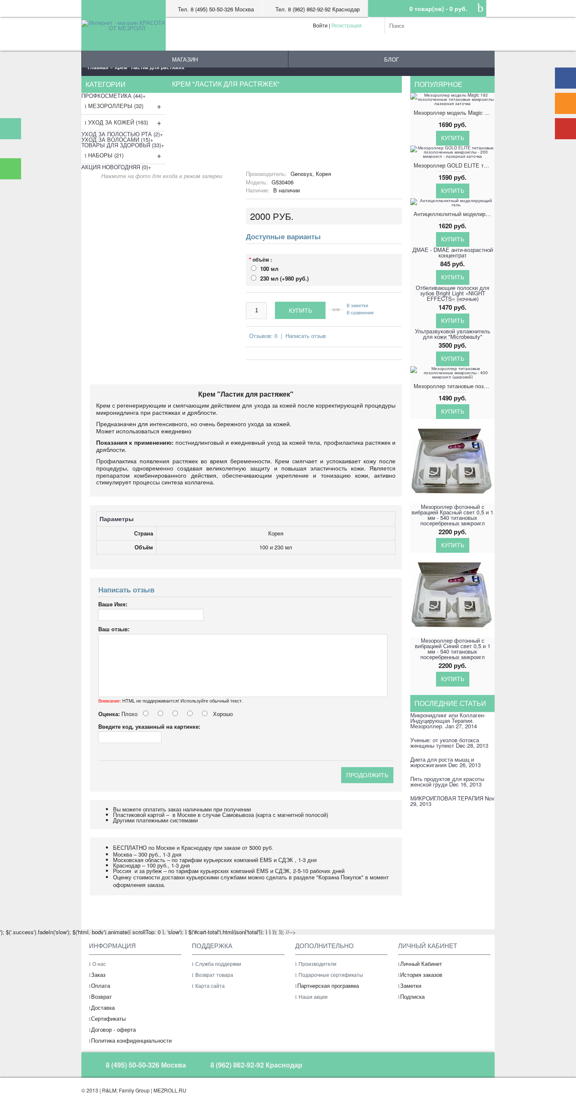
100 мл (269, 269)
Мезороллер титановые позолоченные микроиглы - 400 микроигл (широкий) (454, 386)
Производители (317, 963)
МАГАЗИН (185, 59)
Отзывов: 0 (263, 336)
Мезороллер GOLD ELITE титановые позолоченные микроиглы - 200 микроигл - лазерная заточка (454, 165)
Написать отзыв (305, 336)
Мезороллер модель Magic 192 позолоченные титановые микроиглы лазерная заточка (454, 112)
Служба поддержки (218, 963)
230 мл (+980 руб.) (284, 278)
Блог (391, 59)
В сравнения (360, 312)
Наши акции (313, 996)
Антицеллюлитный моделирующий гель (454, 214)
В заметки (357, 305)
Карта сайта (210, 985)
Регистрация (346, 25)
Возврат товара (214, 974)
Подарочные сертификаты (331, 974)
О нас (99, 963)
